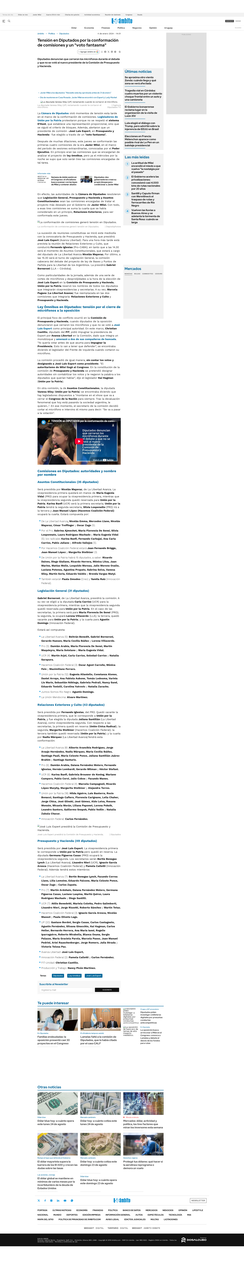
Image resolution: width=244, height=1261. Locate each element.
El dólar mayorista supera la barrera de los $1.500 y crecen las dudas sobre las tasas (57, 1165)
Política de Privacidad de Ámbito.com (80, 1219)
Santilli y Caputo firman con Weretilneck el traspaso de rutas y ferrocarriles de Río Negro (145, 199)
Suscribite (107, 990)
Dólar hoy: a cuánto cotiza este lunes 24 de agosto (98, 1122)
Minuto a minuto (132, 1117)
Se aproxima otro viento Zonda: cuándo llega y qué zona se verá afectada (140, 80)
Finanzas (106, 28)
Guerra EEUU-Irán (53, 15)
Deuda (139, 15)
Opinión (153, 28)
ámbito (40, 34)
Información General (118, 1215)
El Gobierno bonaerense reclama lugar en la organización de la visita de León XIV (141, 111)
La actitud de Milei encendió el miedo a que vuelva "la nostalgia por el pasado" (146, 167)
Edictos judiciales (135, 1219)
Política (121, 28)
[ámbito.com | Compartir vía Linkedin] (112, 51)
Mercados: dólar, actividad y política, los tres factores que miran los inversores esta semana (143, 1124)
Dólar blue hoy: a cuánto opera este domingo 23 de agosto (98, 1181)
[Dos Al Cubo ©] (194, 1239)
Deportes (72, 1215)
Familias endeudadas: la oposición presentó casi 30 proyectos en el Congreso (53, 1040)
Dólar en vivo (23, 15)
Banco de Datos (132, 1210)
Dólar (74, 28)
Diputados (64, 34)
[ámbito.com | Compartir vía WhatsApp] (102, 51)
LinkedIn (58, 1200)
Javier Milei (37, 15)
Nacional (42, 1215)
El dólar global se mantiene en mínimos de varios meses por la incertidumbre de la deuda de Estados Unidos (56, 1183)
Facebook (45, 1200)
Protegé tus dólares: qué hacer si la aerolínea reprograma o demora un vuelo (143, 1165)
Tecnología (175, 1215)
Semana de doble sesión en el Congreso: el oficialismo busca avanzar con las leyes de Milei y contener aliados (64, 181)
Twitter (38, 1201)
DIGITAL (94, 1228)
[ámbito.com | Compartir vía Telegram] (115, 51)
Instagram (51, 1200)
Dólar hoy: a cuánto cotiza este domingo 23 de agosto (98, 1163)
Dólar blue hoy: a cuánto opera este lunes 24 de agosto (55, 1122)
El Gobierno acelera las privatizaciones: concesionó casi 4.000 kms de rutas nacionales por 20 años (145, 182)
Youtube (65, 1201)
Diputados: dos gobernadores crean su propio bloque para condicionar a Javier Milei (106, 181)
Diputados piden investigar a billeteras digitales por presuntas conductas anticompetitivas (151, 1017)
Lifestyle (197, 1210)
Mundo (57, 1215)
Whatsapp (72, 1200)
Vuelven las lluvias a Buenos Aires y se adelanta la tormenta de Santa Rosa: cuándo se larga (145, 216)
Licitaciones (171, 1219)
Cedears (158, 274)
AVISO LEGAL (112, 1219)
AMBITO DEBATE (146, 1228)
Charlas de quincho (72, 15)
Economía (89, 28)
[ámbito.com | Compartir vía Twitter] (109, 51)
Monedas (128, 274)
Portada (42, 1210)
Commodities (147, 274)
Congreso (129, 15)
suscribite (229, 21)
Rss (189, 1215)
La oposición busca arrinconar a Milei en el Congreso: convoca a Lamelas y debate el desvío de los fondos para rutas (151, 1037)
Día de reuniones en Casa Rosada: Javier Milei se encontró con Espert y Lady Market (78, 97)
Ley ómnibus (74, 975)
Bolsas (137, 274)
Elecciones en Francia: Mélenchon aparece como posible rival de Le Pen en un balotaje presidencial (142, 141)
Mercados (151, 1210)
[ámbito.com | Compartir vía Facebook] (105, 51)
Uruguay (168, 28)
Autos (139, 1215)
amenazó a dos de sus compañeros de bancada (86, 339)
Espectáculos (156, 1215)
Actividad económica (92, 15)
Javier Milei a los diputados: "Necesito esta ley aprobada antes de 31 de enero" (75, 92)
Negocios (137, 28)
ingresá (238, 21)
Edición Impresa (92, 1215)
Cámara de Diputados (55, 113)
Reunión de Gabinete (112, 15)
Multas (155, 1219)
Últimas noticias (61, 1210)
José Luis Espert (93, 975)
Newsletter (238, 27)
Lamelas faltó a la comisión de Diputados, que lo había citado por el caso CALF (98, 1040)
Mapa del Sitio (45, 1219)
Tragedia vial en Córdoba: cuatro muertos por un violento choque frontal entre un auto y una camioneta (143, 95)
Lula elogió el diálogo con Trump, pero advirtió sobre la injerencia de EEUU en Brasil (142, 126)
